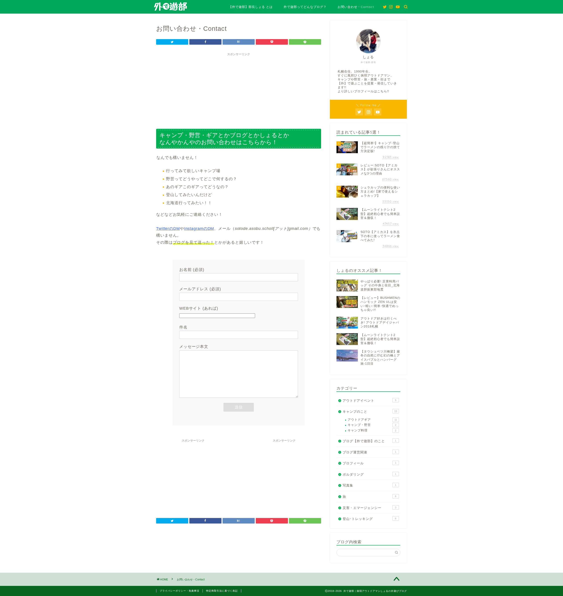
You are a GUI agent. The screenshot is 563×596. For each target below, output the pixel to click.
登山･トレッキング (369, 519)
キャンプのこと (370, 411)
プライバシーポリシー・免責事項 (179, 590)
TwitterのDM (168, 228)
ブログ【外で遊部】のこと (369, 441)
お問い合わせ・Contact (356, 7)
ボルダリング (369, 474)
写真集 (369, 485)
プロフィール (369, 463)
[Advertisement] (238, 89)
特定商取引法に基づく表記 (222, 590)
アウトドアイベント (369, 400)
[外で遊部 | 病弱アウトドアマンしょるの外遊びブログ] (170, 10)
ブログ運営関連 (369, 452)
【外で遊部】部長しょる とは (251, 7)
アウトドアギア (372, 419)
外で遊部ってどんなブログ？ (305, 7)
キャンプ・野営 (372, 425)
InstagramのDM (199, 228)
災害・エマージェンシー (369, 508)
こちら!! (383, 91)
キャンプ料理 (372, 430)
